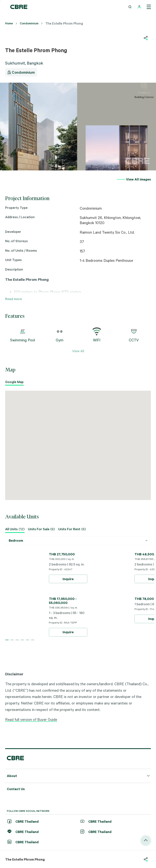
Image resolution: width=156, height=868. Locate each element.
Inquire (68, 579)
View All (78, 351)
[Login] (139, 7)
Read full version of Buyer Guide (31, 719)
